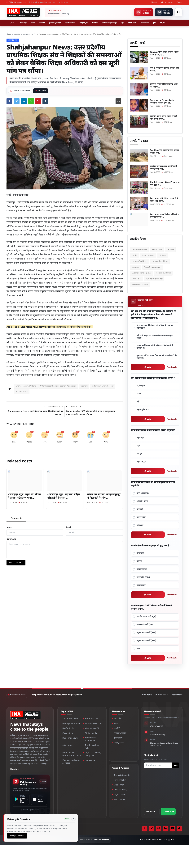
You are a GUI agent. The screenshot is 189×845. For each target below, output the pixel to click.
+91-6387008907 (156, 726)
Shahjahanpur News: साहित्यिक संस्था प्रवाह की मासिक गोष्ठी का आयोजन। (57, 326)
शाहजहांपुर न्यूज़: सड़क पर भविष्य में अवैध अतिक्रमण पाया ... (24, 496)
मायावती (140, 509)
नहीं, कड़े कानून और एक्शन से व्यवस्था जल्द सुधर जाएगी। (155, 337)
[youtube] (172, 828)
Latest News (176, 695)
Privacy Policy (120, 780)
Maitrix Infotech (101, 840)
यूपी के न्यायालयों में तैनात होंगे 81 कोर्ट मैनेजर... (164, 69)
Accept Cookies (17, 835)
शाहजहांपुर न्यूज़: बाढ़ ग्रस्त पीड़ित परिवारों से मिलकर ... (63, 496)
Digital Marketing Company (93, 754)
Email (68, 527)
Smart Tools (146, 695)
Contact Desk (161, 695)
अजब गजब (145, 23)
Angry (75, 442)
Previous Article (55, 407)
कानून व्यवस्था (142, 569)
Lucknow (135, 267)
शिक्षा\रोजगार (70, 23)
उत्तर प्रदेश (23, 23)
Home (9, 34)
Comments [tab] (16, 518)
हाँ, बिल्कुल (141, 385)
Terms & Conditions (123, 775)
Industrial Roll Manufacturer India (71, 754)
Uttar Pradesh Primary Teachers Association (58, 386)
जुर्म (122, 23)
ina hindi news (22, 392)
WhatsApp (169, 811)
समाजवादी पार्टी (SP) (145, 624)
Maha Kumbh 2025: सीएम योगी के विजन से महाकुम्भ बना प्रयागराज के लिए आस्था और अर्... (90, 413)
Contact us (152, 811)
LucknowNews (148, 255)
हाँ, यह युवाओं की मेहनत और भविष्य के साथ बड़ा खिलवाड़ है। (155, 326)
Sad (90, 442)
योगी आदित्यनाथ (143, 493)
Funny (59, 442)
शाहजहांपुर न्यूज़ (28, 34)
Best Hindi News (70, 738)
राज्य (33, 23)
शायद (139, 393)
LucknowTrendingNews (141, 273)
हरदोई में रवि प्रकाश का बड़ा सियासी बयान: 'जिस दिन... (163, 167)
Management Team (71, 723)
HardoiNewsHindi (163, 273)
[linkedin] (165, 828)
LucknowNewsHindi (154, 279)
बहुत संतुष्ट (140, 438)
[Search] (178, 12)
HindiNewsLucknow (140, 285)
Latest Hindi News (139, 249)
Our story (16, 769)
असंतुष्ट (139, 454)
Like (13, 442)
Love (44, 442)
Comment (11, 539)
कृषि (154, 23)
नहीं (138, 401)
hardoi (134, 255)
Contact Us (90, 760)
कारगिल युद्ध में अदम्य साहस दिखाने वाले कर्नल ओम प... (163, 117)
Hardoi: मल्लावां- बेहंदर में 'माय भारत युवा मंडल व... (164, 183)
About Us (154, 2)
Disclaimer (119, 785)
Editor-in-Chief (92, 718)
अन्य (138, 648)
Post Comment (16, 562)
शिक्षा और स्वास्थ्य (143, 577)
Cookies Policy (120, 789)
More (162, 23)
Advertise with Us (167, 2)
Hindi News (136, 279)
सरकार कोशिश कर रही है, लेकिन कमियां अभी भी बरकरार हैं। (155, 346)
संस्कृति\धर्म (84, 23)
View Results (172, 367)
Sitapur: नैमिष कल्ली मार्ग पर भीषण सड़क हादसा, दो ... (164, 53)
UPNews (162, 255)
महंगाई (139, 561)
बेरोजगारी (140, 553)
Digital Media (91, 733)
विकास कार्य (141, 585)
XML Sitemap (120, 799)
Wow (106, 442)
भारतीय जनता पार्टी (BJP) (146, 616)
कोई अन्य (140, 525)
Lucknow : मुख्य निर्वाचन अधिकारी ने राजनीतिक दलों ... (164, 215)
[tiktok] (179, 828)
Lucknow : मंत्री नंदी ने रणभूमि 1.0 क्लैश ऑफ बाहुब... (164, 199)
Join (176, 765)
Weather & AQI (92, 728)
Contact (179, 2)
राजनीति (42, 23)
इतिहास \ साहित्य (55, 23)
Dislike (29, 442)
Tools (11, 23)
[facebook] (144, 828)
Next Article (72, 407)
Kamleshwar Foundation (90, 739)
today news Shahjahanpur (102, 386)
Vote (149, 367)
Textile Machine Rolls (92, 747)
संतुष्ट (138, 446)
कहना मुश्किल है (143, 409)
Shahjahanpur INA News (26, 386)
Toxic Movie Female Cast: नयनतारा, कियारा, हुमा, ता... (162, 101)
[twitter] (151, 828)
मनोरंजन (95, 23)
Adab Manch (68, 745)
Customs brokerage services (71, 761)
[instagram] (158, 828)
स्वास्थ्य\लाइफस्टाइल (109, 23)
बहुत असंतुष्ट (141, 462)
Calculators (67, 733)
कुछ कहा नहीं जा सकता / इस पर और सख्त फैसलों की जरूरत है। (157, 357)
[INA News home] (23, 12)
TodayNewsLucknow (152, 267)
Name (9, 527)
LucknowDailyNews (160, 261)
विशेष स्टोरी (132, 23)
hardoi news (157, 249)
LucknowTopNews (139, 261)
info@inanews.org (157, 735)
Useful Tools (68, 728)
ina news (170, 249)
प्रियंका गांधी (141, 517)
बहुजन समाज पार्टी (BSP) (146, 632)
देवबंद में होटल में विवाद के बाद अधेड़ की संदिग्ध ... (164, 85)
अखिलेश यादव (142, 501)
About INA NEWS (70, 718)
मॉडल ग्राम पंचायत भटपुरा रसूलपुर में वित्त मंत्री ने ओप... (104, 496)
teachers (84, 386)
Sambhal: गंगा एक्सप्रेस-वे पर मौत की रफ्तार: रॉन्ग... (164, 151)
